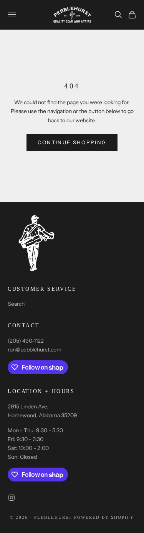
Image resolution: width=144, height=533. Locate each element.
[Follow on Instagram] (11, 497)
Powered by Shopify (104, 517)
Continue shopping (72, 142)
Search (16, 303)
